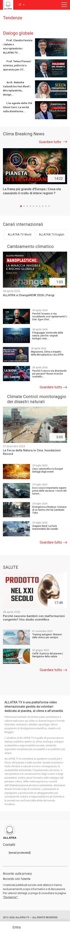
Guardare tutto (50, 142)
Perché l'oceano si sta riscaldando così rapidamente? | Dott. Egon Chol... (49, 316)
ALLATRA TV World (19, 234)
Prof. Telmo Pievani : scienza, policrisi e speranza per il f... (17, 65)
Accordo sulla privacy (17, 873)
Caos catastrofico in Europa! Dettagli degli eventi (47, 470)
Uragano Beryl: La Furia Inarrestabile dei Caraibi (45, 527)
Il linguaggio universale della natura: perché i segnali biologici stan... (47, 335)
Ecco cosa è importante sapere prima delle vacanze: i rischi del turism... (49, 491)
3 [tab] (27, 206)
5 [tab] (33, 206)
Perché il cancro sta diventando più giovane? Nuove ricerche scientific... (49, 373)
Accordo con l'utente (17, 879)
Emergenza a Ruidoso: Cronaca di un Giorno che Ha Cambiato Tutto (49, 510)
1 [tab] (21, 206)
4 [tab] (30, 206)
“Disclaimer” (10, 897)
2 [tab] (24, 206)
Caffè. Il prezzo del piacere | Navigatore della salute (47, 655)
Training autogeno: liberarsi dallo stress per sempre (47, 636)
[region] (35, 78)
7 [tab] (39, 206)
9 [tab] (46, 206)
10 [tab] (49, 206)
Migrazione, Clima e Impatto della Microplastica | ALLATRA (47, 353)
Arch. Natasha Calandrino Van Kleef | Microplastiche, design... (16, 88)
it (20, 5)
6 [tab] (36, 206)
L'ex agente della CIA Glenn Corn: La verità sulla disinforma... (17, 107)
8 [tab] (43, 206)
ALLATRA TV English (51, 234)
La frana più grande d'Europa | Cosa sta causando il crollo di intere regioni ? (32, 191)
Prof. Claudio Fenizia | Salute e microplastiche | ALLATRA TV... (17, 46)
